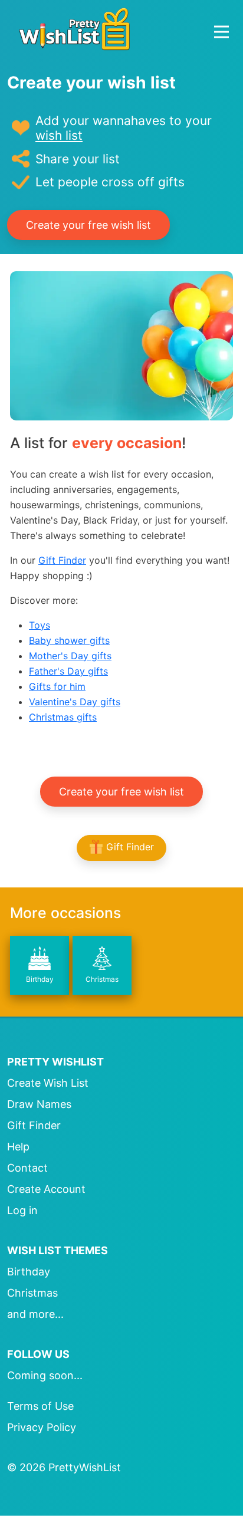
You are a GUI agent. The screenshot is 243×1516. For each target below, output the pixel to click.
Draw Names (39, 1104)
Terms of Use (40, 1406)
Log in (22, 1210)
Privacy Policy (41, 1427)
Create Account (46, 1189)
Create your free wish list (88, 225)
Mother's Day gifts (70, 656)
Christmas (102, 979)
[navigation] (221, 31)
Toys (39, 625)
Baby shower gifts (69, 640)
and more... (35, 1314)
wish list (59, 135)
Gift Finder (62, 560)
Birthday (40, 979)
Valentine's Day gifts (74, 702)
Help (18, 1146)
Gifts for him (57, 686)
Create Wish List (47, 1083)
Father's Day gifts (68, 671)
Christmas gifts (63, 717)
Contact (27, 1168)
